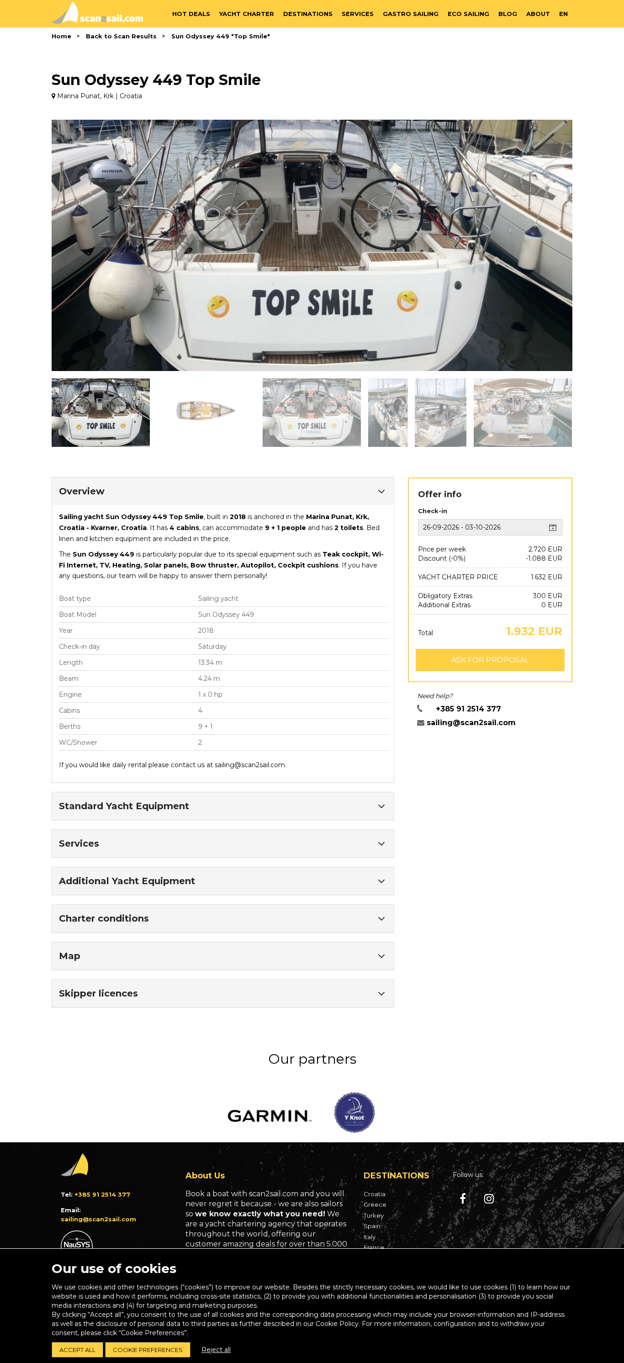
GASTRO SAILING (411, 13)
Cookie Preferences (148, 1349)
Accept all (77, 1349)
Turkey (374, 1215)
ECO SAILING (468, 13)
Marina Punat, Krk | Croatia (98, 96)
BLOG (507, 13)
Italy (369, 1237)
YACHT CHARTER (246, 13)
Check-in (432, 510)
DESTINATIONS (308, 13)
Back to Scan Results (121, 36)
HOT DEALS (191, 13)
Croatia (375, 1194)
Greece (375, 1204)
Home (61, 36)
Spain (372, 1226)
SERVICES (358, 13)
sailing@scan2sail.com (250, 765)
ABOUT (538, 13)
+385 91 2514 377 (468, 709)
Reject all (216, 1350)
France (374, 1247)
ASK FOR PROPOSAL (490, 660)
